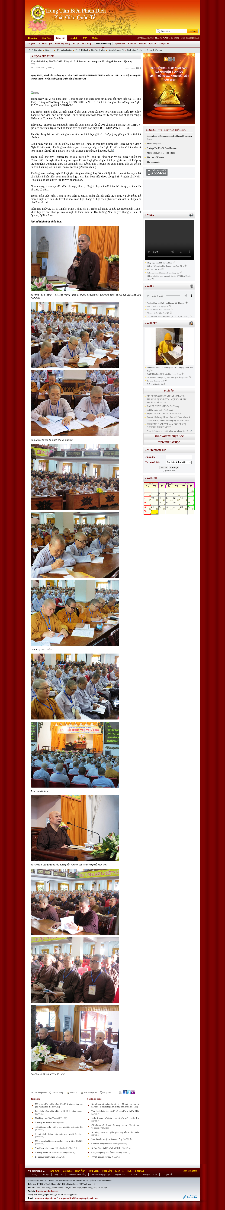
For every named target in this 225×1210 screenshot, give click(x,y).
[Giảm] (137, 67)
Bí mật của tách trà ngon (45, 1157)
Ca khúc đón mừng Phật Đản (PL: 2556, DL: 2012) (168, 316)
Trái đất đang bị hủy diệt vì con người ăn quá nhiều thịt (58, 1127)
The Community (153, 162)
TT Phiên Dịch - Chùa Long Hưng (54, 43)
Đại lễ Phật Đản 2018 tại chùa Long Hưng (164, 374)
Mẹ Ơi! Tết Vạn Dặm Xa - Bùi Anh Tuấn (164, 413)
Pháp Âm (32, 38)
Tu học (46, 1174)
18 (162, 503)
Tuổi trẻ (142, 43)
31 (154, 512)
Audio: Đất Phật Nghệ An (157, 306)
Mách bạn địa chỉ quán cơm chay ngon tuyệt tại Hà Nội (58, 1141)
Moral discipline (153, 143)
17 (154, 503)
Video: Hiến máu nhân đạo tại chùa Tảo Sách (165, 266)
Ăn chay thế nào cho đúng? (46, 1122)
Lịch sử (152, 43)
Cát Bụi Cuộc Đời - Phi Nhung (160, 410)
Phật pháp (86, 43)
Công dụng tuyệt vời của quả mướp (106, 1152)
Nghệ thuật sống (98, 50)
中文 (85, 38)
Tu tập (76, 43)
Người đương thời (116, 50)
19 (169, 503)
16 (147, 503)
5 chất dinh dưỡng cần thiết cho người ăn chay (58, 1134)
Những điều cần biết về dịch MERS (106, 1148)
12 (169, 499)
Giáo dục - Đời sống (77, 1174)
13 (176, 499)
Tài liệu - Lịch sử (150, 1174)
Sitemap (139, 1171)
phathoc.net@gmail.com (46, 1198)
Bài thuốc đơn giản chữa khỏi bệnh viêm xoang (58, 1111)
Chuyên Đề (167, 1174)
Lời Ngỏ (67, 1171)
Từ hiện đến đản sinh (155, 381)
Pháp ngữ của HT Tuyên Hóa (159, 263)
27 (176, 508)
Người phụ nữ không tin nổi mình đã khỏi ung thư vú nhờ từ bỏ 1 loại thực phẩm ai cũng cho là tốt (115, 1105)
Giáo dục (49, 50)
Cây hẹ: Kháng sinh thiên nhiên (104, 1143)
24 (154, 508)
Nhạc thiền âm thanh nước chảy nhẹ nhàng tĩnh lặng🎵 (170, 431)
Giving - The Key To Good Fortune (162, 148)
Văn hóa (132, 43)
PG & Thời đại (81, 50)
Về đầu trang (57, 1092)
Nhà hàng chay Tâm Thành (46, 1118)
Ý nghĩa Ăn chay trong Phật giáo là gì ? (51, 1148)
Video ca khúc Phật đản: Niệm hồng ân (163, 273)
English (73, 38)
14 (183, 499)
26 (169, 508)
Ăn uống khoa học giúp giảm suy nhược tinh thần (115, 1132)
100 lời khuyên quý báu (101, 1157)
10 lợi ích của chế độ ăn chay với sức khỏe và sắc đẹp (115, 1118)
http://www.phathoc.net (47, 1191)
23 (147, 508)
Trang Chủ (54, 1171)
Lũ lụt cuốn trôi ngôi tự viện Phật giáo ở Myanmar (167, 377)
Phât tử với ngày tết (155, 384)
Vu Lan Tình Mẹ (153, 269)
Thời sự (34, 1174)
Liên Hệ (119, 1171)
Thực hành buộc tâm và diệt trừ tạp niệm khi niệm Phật (115, 1111)
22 (191, 503)
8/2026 (169, 483)
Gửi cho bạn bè (90, 1092)
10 (154, 499)
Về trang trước (40, 1092)
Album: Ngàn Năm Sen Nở (158, 313)
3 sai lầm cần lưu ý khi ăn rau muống (106, 1139)
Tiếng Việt (60, 38)
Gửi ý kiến (106, 1092)
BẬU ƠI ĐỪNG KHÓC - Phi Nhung (163, 406)
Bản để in (73, 1092)
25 (162, 508)
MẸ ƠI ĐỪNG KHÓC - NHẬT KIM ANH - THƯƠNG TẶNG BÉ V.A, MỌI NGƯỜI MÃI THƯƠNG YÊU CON (167, 399)
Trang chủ (31, 43)
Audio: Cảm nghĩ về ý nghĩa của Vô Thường (166, 303)
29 (191, 508)
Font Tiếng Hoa (190, 1171)
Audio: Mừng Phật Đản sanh (158, 310)
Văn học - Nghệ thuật (101, 1174)
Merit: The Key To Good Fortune (161, 153)
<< (150, 484)
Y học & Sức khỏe (155, 50)
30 (147, 512)
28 (183, 508)
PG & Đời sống (35, 50)
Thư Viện (46, 38)
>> (188, 484)
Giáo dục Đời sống (103, 43)
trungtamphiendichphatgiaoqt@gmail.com (78, 1198)
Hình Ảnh (80, 1171)
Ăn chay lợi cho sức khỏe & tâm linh (50, 1152)
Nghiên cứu (119, 43)
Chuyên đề (164, 43)
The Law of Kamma (155, 157)
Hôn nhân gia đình (64, 50)
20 (176, 503)
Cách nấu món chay (135, 50)
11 (162, 499)
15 (191, 499)
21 (183, 503)
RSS (129, 1171)
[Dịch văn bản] (169, 470)
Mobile (95, 38)
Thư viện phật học (175, 130)
